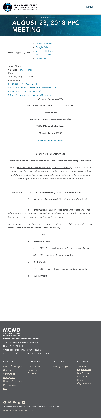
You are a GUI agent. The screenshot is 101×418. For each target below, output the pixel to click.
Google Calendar (44, 47)
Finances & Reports (12, 381)
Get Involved (84, 361)
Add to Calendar (44, 43)
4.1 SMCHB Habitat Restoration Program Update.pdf (33, 87)
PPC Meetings (25, 69)
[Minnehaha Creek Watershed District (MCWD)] (20, 7)
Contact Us (7, 410)
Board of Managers (12, 366)
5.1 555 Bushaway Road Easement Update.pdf (30, 95)
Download (41, 58)
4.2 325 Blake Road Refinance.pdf (24, 91)
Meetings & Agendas (62, 366)
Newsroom (34, 361)
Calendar (58, 361)
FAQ (5, 388)
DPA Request (9, 385)
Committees (9, 373)
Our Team (8, 370)
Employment (9, 377)
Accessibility (29, 410)
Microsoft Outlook (44, 51)
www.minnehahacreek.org (50, 140)
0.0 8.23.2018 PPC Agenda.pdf (22, 84)
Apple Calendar (43, 54)
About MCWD (10, 361)
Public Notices (34, 366)
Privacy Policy (18, 410)
